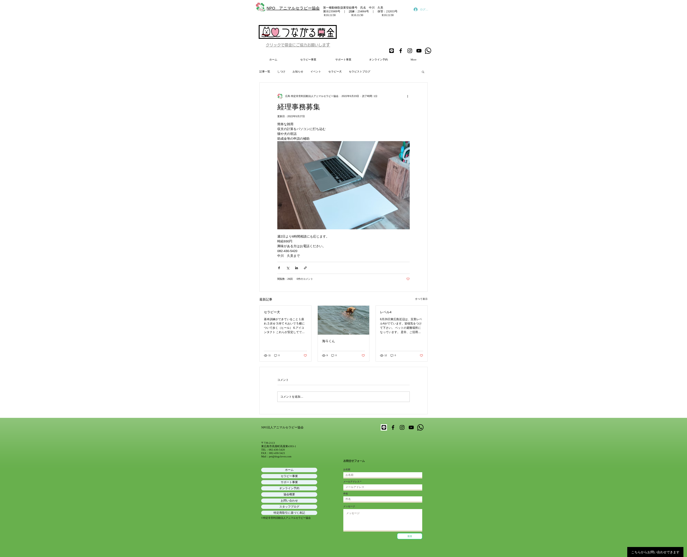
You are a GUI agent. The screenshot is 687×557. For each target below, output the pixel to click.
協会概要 (289, 494)
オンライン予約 (289, 488)
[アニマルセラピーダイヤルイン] (428, 51)
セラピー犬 (335, 71)
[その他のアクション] (407, 96)
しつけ (281, 71)
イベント (315, 71)
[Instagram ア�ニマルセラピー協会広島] (402, 427)
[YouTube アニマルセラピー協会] (419, 51)
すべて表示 (421, 298)
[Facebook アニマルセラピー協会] (401, 51)
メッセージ (349, 506)
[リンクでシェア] (305, 268)
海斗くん (328, 341)
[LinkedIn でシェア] (296, 268)
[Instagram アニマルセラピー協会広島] (410, 51)
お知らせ (298, 71)
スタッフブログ (289, 506)
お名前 (346, 469)
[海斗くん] (343, 320)
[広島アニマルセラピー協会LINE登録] (391, 51)
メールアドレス (351, 481)
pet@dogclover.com (280, 456)
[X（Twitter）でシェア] (287, 268)
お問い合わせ (289, 500)
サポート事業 (289, 482)
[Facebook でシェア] (279, 268)
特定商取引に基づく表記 (289, 512)
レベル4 (385, 312)
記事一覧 (264, 71)
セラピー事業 (289, 476)
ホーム (289, 470)
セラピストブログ (359, 71)
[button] (423, 71)
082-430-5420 (277, 449)
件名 (345, 493)
